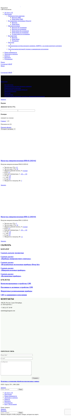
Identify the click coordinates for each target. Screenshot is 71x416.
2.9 (10, 175)
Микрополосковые (14, 26)
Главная (3, 121)
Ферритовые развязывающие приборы (16, 291)
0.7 (10, 179)
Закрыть (3, 99)
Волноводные (12, 36)
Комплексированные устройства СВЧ (16, 283)
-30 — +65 (24, 174)
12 (22, 237)
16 (17, 169)
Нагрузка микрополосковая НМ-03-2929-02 (18, 161)
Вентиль (14, 22)
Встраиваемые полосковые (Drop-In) (19, 21)
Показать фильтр (6, 127)
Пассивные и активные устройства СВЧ (17, 287)
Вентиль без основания (19, 27)
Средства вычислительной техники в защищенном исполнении (28, 49)
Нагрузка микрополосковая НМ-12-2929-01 (18, 217)
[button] (3, 185)
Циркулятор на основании (20, 32)
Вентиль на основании (19, 29)
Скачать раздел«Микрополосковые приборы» (13, 269)
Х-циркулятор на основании (21, 34)
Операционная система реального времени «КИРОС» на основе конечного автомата (35, 46)
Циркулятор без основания (20, 31)
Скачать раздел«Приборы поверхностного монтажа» (16, 258)
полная (25, 170)
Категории (4, 81)
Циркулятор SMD (17, 19)
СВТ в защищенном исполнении (14, 295)
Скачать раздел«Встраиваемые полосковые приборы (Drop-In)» (20, 263)
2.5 (17, 167)
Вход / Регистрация (10, 404)
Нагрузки (11, 42)
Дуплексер (15, 41)
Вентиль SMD (16, 17)
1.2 (9, 172)
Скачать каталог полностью (12, 253)
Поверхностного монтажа (16, 16)
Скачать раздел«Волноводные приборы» (11, 275)
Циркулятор (15, 24)
